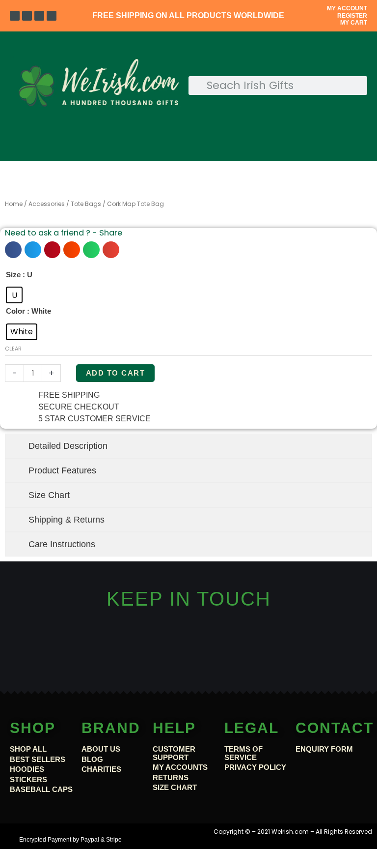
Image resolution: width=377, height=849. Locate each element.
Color (15, 311)
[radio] (14, 295)
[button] (188, 148)
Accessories (46, 204)
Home (14, 204)
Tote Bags (86, 204)
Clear (13, 348)
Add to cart (115, 373)
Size (13, 275)
